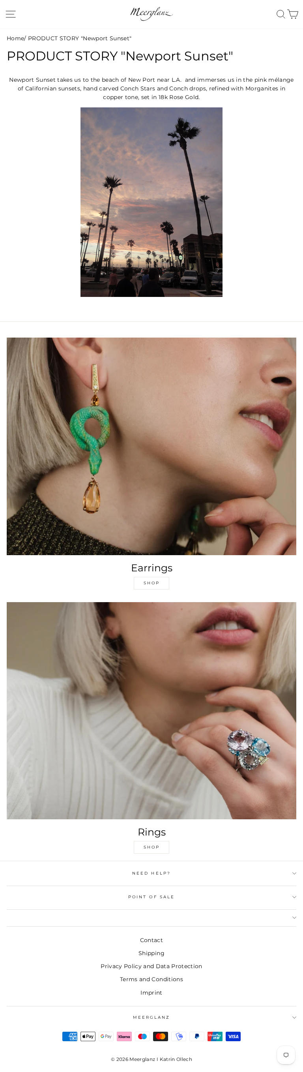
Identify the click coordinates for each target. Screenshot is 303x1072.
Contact (151, 940)
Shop (152, 583)
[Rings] (151, 711)
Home (15, 38)
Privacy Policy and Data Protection (151, 966)
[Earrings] (151, 446)
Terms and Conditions (151, 979)
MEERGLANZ (151, 1017)
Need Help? (151, 873)
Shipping (151, 953)
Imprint (151, 992)
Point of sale (151, 896)
